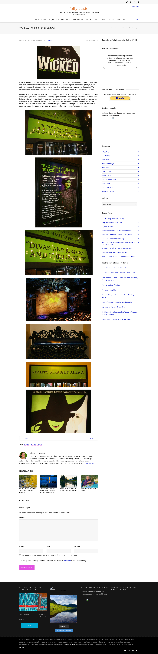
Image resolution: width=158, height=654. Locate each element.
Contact (111, 19)
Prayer (51, 19)
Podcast (89, 19)
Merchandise (78, 19)
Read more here (90, 463)
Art (57, 19)
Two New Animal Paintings (112, 285)
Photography (109, 179)
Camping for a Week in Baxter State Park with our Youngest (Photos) (47, 490)
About (43, 19)
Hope (105, 167)
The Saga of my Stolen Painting (113, 239)
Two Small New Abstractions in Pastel (115, 252)
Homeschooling (109, 164)
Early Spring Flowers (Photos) (113, 307)
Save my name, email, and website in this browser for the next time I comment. (49, 555)
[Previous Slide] (104, 67)
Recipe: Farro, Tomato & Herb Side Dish (117, 319)
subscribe (67, 561)
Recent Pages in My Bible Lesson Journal (117, 302)
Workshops (65, 19)
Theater (34, 444)
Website (77, 546)
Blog (96, 19)
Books (106, 156)
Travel (39, 444)
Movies (106, 175)
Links (103, 19)
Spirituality (108, 187)
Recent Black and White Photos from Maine (117, 231)
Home (36, 19)
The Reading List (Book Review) (113, 219)
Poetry (106, 183)
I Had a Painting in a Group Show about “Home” (119, 256)
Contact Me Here (69, 645)
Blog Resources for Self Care (112, 223)
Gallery (21, 647)
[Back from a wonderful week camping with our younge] (63, 609)
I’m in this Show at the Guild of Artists (116, 268)
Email (49, 546)
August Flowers (107, 227)
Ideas (50, 40)
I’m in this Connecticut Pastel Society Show (117, 235)
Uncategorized (108, 191)
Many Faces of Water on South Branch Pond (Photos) (27, 490)
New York (27, 444)
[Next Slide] (136, 67)
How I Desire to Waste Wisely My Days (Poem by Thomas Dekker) (118, 243)
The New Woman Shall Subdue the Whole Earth (120, 273)
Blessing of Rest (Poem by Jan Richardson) (117, 248)
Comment (22, 517)
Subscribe (134, 6)
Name (21, 546)
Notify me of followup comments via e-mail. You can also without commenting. (54, 561)
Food (105, 160)
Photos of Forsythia (110, 290)
